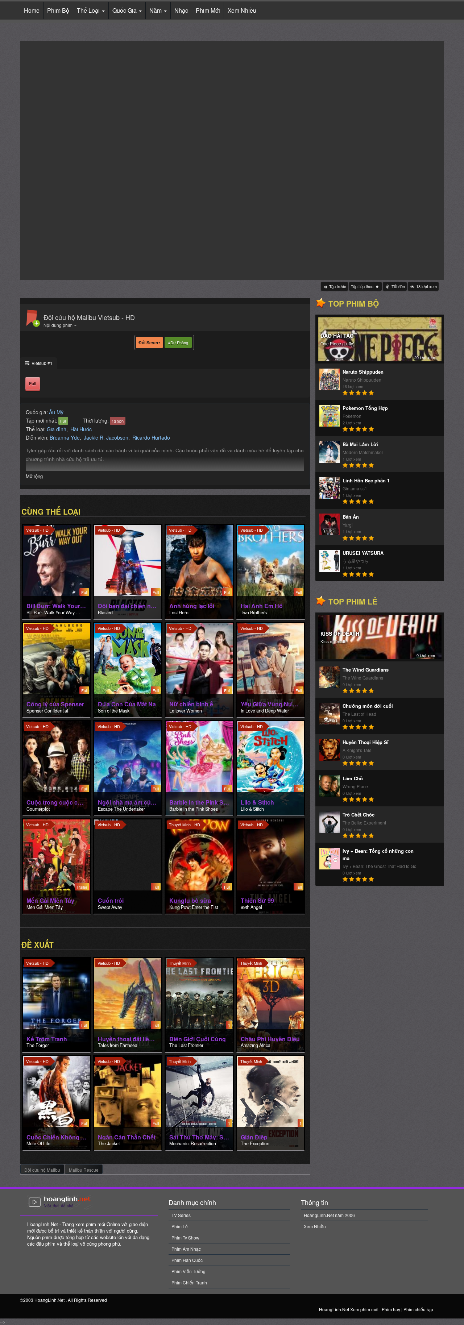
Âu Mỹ (56, 412)
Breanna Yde (65, 437)
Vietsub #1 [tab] (41, 363)
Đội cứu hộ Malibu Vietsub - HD (89, 317)
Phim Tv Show (185, 1237)
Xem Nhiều (242, 10)
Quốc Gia (125, 10)
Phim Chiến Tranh (189, 1282)
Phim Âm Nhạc (186, 1249)
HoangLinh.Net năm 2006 (329, 1215)
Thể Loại (89, 10)
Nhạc (181, 10)
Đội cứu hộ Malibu (42, 1170)
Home (32, 10)
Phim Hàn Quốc (187, 1260)
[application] (232, 160)
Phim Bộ (58, 10)
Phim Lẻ (179, 1226)
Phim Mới (208, 10)
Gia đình (56, 429)
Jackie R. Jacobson (106, 437)
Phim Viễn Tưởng (188, 1271)
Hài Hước (81, 429)
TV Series (181, 1215)
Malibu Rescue (84, 1170)
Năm (156, 10)
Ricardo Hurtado (151, 437)
